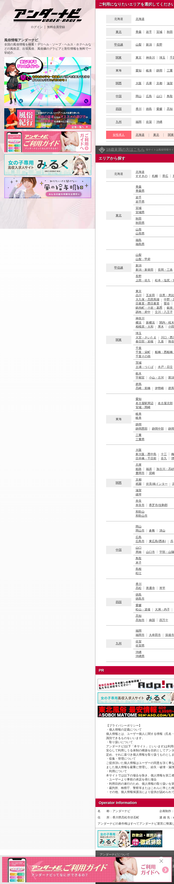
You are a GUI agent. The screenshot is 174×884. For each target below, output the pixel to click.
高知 (170, 109)
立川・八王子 (164, 312)
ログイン (37, 27)
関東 (119, 57)
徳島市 (140, 598)
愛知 (139, 70)
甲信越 (118, 44)
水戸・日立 (165, 367)
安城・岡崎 (143, 407)
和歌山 (140, 511)
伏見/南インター (157, 483)
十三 (164, 454)
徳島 (149, 109)
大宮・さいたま (146, 337)
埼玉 (162, 57)
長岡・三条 (165, 269)
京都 (159, 83)
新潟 (149, 44)
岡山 (139, 96)
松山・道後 (143, 609)
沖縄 (159, 121)
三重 (170, 70)
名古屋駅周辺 (144, 403)
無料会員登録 (56, 27)
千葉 (139, 348)
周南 (139, 552)
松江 (139, 573)
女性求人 (119, 134)
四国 (119, 109)
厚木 (161, 326)
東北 (119, 32)
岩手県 (140, 201)
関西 (119, 83)
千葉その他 (143, 356)
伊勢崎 (159, 388)
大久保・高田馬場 (147, 299)
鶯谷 (167, 303)
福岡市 (140, 635)
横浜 (139, 322)
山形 (139, 229)
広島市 (140, 541)
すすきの (141, 176)
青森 (139, 32)
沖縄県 (140, 656)
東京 (139, 57)
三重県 (140, 439)
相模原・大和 (144, 326)
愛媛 (159, 109)
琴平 (162, 588)
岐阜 (149, 70)
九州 (119, 121)
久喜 (161, 341)
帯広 (165, 176)
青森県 (140, 190)
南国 (152, 620)
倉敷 (152, 530)
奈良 (139, 500)
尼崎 (152, 473)
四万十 (163, 620)
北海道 (140, 19)
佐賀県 (140, 645)
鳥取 (170, 96)
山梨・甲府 (143, 259)
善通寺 (150, 588)
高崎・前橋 (143, 388)
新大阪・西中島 (146, 454)
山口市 (150, 552)
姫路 (139, 469)
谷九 (164, 458)
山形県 (140, 233)
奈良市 (140, 505)
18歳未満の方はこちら (125, 149)
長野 (159, 44)
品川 (139, 295)
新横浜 (150, 322)
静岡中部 (158, 428)
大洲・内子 (162, 609)
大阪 (139, 83)
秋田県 (140, 223)
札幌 (155, 176)
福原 (149, 469)
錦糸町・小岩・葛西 (149, 307)
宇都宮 (140, 377)
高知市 (140, 620)
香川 (139, 109)
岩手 (149, 32)
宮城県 (140, 212)
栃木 (139, 373)
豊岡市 (140, 473)
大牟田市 (155, 635)
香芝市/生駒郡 (158, 505)
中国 (119, 96)
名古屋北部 (165, 403)
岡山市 (140, 530)
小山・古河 (156, 377)
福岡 (139, 121)
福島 (139, 240)
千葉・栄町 (143, 352)
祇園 (139, 483)
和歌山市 (141, 515)
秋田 (170, 32)
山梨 (139, 44)
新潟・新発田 (144, 269)
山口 (159, 96)
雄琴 (139, 494)
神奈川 (150, 57)
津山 (162, 530)
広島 (149, 96)
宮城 (159, 32)
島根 (139, 569)
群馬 (139, 384)
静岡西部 (141, 428)
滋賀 (170, 83)
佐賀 (149, 121)
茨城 (139, 362)
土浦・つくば (144, 367)
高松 (139, 588)
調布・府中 (143, 312)
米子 (139, 562)
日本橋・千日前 (146, 458)
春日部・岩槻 (144, 341)
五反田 (150, 295)
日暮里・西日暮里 (147, 303)
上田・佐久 (143, 280)
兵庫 (149, 83)
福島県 (140, 244)
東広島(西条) (157, 541)
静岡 (159, 70)
